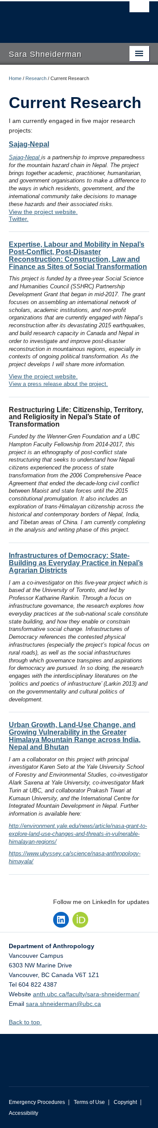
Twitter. (19, 218)
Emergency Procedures (37, 1102)
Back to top (25, 1022)
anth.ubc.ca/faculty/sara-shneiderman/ (86, 994)
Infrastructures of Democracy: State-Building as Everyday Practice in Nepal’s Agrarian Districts (76, 563)
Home (15, 78)
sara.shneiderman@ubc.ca (63, 1003)
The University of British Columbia (58, 18)
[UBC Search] (139, 11)
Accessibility (23, 1113)
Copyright (125, 1102)
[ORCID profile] (80, 920)
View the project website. (43, 211)
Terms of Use (89, 1102)
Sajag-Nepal (29, 144)
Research (36, 78)
